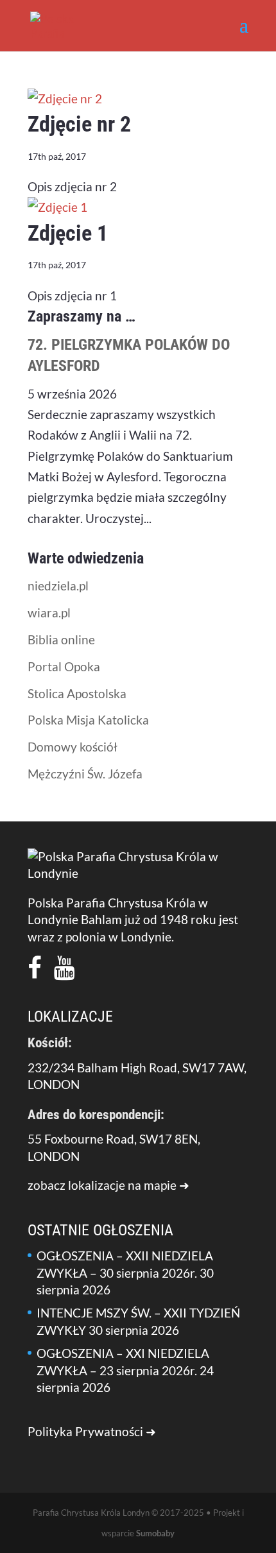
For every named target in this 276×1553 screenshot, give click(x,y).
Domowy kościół (72, 746)
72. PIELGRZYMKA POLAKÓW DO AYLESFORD (129, 355)
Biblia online (61, 639)
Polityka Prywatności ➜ (92, 1431)
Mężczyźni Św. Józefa (85, 773)
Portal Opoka (64, 666)
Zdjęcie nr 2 (79, 124)
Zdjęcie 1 (68, 233)
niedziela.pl (58, 585)
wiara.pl (49, 612)
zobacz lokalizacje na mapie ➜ (108, 1185)
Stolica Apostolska (77, 693)
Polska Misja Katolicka (88, 719)
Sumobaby (155, 1533)
